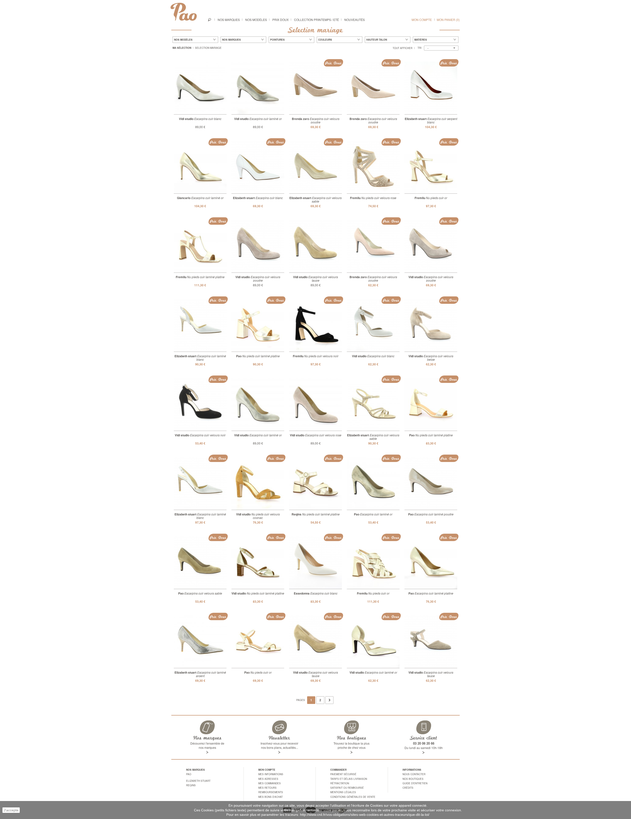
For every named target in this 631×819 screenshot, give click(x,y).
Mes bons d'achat (270, 797)
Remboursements (270, 792)
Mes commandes (269, 783)
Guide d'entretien (415, 783)
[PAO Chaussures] (183, 11)
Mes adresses (268, 779)
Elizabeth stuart (198, 781)
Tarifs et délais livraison (348, 779)
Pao (188, 774)
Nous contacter (414, 774)
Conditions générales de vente (352, 797)
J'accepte (11, 810)
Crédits (408, 787)
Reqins (191, 785)
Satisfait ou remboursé (347, 787)
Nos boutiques (413, 779)
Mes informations (270, 774)
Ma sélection (182, 48)
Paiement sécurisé (343, 774)
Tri (419, 48)
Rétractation (339, 783)
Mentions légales (343, 792)
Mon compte (422, 19)
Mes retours (267, 787)
